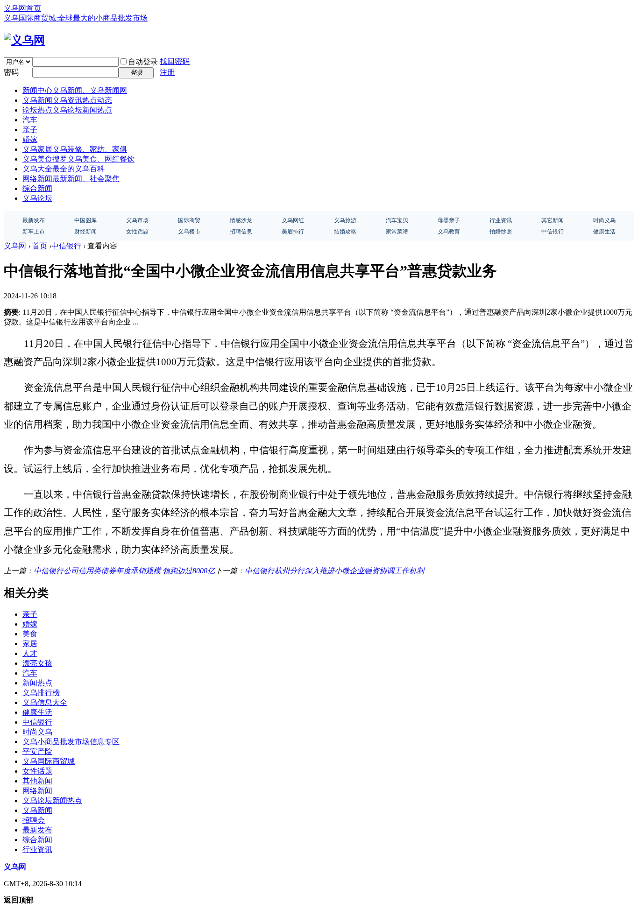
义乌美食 (78, 159)
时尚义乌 (37, 732)
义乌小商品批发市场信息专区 (71, 742)
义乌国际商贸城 (48, 761)
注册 (167, 72)
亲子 (29, 130)
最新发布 (37, 830)
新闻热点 (37, 683)
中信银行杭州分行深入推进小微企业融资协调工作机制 (334, 571)
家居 (29, 644)
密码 (11, 72)
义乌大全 (63, 169)
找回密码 (175, 61)
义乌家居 (74, 149)
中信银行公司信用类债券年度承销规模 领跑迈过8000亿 (124, 571)
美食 (29, 634)
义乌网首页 (22, 8)
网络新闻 (71, 179)
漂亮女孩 (37, 663)
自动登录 (143, 62)
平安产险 (37, 751)
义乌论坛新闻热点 (52, 800)
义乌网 (15, 246)
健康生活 (37, 712)
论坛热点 (67, 110)
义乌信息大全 (44, 702)
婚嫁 (29, 139)
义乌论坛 (37, 198)
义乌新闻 (67, 100)
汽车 (29, 120)
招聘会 (33, 820)
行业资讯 (37, 849)
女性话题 (37, 771)
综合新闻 (37, 188)
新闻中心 (74, 90)
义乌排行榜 (41, 693)
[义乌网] (24, 40)
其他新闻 (37, 781)
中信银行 (66, 246)
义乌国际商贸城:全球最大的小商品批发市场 (76, 18)
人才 (29, 653)
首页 (39, 246)
